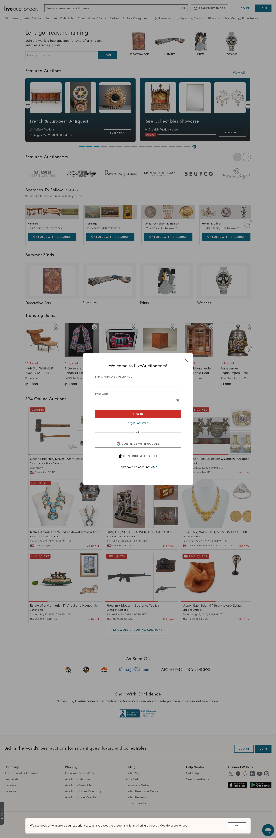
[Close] (186, 360)
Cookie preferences (173, 825)
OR (138, 432)
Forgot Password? (138, 423)
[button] (177, 400)
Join (154, 467)
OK (237, 825)
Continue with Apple (140, 456)
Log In (138, 414)
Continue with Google (140, 443)
